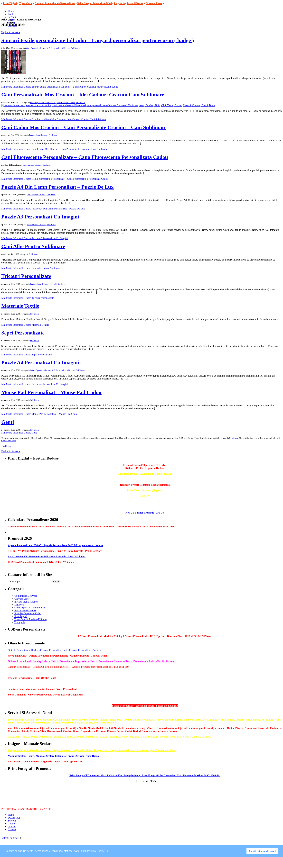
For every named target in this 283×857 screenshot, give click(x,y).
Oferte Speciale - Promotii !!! (37, 48)
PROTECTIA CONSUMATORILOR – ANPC (26, 809)
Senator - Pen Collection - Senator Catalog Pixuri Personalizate (43, 689)
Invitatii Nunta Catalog (26, 601)
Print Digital (10, 3)
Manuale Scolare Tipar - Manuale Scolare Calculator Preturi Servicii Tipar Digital (53, 756)
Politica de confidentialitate (15, 803)
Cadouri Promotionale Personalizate (55, 3)
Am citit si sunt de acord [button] (262, 851)
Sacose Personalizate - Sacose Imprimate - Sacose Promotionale (145, 705)
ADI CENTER (17, 11)
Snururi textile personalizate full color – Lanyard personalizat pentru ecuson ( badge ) (97, 40)
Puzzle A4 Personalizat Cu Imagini (40, 362)
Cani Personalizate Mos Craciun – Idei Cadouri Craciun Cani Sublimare (82, 95)
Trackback (6, 446)
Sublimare (75, 48)
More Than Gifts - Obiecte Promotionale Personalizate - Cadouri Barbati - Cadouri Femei (57, 655)
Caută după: (14, 581)
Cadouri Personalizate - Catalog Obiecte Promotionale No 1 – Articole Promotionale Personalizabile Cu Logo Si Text (68, 666)
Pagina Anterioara (10, 32)
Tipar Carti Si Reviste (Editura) (30, 619)
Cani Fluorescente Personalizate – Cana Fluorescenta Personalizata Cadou (84, 157)
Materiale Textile (20, 306)
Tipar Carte (25, 3)
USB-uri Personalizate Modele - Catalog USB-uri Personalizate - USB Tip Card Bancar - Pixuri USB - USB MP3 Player (144, 636)
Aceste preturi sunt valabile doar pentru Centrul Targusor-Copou (145, 507)
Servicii (53, 284)
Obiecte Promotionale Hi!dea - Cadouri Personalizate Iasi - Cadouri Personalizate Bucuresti (55, 650)
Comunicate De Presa (25, 595)
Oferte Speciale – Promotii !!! (29, 607)
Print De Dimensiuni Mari (27, 613)
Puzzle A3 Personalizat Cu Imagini (40, 217)
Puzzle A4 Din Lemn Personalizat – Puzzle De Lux (57, 187)
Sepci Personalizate (23, 333)
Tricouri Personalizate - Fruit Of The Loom (32, 678)
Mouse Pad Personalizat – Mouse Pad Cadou (51, 392)
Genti (7, 422)
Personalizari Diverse (60, 48)
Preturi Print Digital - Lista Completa (145, 501)
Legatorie (119, 3)
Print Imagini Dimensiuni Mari (94, 3)
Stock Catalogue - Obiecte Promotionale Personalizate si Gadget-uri (45, 694)
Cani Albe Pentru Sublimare (33, 246)
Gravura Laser (154, 3)
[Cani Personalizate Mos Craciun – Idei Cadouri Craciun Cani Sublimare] (108, 105)
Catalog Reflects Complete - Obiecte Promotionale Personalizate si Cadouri (47, 700)
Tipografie (19, 622)
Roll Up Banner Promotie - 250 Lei (144, 512)
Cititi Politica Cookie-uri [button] (95, 851)
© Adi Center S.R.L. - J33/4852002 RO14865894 (27, 798)
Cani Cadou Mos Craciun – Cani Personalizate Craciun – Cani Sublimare (83, 127)
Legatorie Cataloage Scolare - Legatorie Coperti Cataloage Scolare (45, 761)
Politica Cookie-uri (40, 803)
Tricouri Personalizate (26, 276)
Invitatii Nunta (135, 3)
